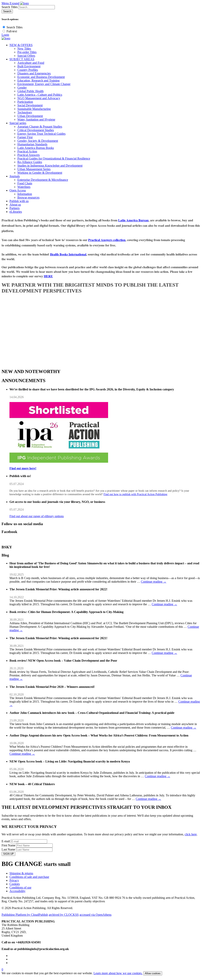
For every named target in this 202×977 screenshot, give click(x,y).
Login (5, 34)
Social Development (30, 105)
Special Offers (26, 55)
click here (191, 834)
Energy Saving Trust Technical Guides (41, 133)
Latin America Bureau (133, 220)
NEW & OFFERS (21, 45)
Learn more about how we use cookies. (118, 973)
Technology (24, 112)
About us (15, 204)
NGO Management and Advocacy (38, 98)
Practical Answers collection (106, 240)
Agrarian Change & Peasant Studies (39, 126)
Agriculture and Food (30, 62)
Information (24, 194)
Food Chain (24, 183)
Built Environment (28, 66)
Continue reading (153, 581)
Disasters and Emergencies (34, 73)
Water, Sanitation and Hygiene (36, 119)
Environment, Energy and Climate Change (43, 84)
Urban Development (30, 116)
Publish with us (19, 201)
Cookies (14, 884)
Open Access (17, 190)
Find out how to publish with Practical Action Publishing (135, 494)
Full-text (12, 31)
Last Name (8, 849)
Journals (14, 176)
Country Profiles (27, 70)
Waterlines (23, 187)
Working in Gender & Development (39, 172)
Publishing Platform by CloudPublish (25, 914)
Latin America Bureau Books (35, 148)
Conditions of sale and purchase (29, 877)
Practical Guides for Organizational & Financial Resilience (53, 158)
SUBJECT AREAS (21, 59)
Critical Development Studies (35, 130)
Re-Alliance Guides (29, 162)
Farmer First (25, 137)
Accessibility (17, 891)
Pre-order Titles (26, 52)
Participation (25, 101)
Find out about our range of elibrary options (36, 516)
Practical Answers (28, 155)
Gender (22, 87)
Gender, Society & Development (37, 140)
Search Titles (10, 7)
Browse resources (28, 197)
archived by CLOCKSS (64, 914)
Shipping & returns (21, 873)
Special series (17, 123)
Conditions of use (20, 887)
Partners (14, 208)
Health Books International (68, 254)
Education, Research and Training (38, 80)
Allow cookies (153, 973)
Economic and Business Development (41, 77)
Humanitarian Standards (32, 144)
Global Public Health (30, 91)
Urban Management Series (33, 169)
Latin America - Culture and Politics (39, 94)
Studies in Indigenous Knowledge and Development (49, 165)
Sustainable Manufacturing (34, 109)
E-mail (6, 841)
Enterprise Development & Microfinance (42, 179)
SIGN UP (8, 853)
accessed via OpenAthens (95, 914)
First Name (8, 845)
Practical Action (27, 151)
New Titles (24, 48)
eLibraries (15, 211)
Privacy (14, 880)
